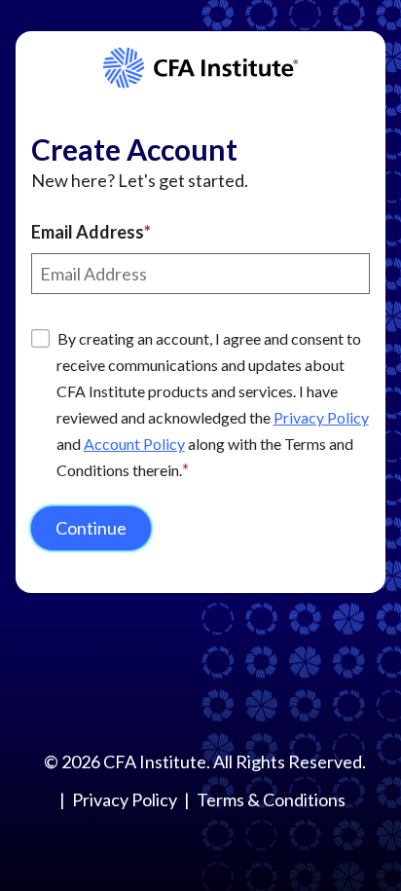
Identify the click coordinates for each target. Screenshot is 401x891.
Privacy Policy (321, 417)
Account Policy (134, 443)
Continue (91, 527)
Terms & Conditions (271, 799)
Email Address (87, 231)
